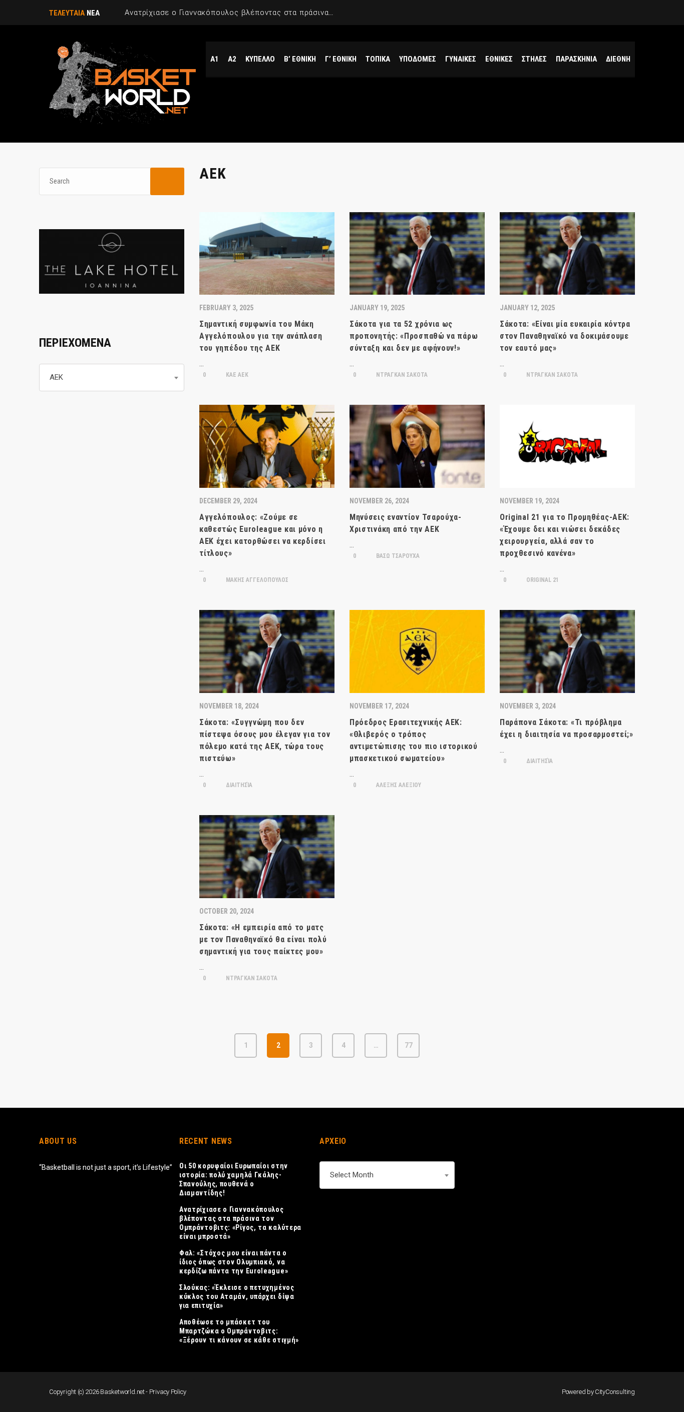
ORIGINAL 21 (542, 579)
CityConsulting (615, 1391)
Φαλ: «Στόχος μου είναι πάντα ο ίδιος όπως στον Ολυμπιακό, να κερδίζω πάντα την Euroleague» (233, 1262)
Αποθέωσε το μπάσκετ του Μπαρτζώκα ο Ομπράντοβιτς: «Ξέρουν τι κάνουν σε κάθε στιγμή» (239, 1331)
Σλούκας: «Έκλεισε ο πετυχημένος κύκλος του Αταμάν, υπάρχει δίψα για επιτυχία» (236, 1296)
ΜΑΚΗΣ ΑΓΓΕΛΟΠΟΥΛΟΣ (256, 579)
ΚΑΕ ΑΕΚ (236, 374)
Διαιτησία (238, 785)
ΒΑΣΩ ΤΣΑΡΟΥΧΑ (397, 555)
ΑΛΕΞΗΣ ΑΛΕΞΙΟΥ (398, 785)
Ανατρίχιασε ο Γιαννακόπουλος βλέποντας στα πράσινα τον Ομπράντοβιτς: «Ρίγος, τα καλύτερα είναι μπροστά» (240, 1222)
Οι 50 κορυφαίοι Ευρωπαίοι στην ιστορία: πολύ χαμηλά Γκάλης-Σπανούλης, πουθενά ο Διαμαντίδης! (233, 1179)
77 (409, 1045)
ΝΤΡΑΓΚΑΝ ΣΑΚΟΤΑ (401, 374)
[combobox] (111, 377)
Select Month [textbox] (352, 1174)
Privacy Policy (167, 1391)
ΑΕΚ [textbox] (56, 377)
